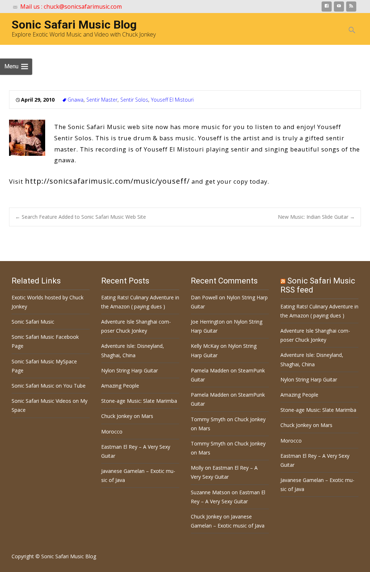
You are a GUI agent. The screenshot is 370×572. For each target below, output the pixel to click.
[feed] (351, 7)
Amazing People (120, 385)
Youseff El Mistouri (172, 99)
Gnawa (75, 99)
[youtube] (339, 7)
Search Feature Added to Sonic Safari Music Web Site (80, 216)
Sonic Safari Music (33, 321)
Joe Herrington (208, 321)
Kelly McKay (205, 345)
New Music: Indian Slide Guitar (316, 216)
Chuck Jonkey (206, 516)
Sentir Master (101, 99)
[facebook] (327, 7)
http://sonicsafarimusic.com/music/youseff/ (107, 181)
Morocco (111, 431)
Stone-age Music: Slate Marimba (139, 400)
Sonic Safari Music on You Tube (49, 385)
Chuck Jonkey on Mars (127, 416)
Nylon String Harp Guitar (129, 370)
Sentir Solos (134, 99)
